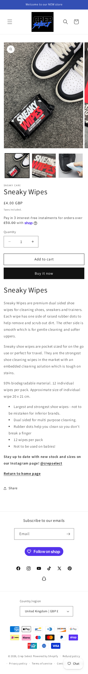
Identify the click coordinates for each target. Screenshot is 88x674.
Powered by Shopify (45, 656)
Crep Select (25, 656)
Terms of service (42, 663)
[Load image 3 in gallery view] (70, 165)
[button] (9, 21)
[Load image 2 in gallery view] (44, 165)
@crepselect (51, 463)
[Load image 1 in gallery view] (17, 165)
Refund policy (71, 656)
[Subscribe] (68, 534)
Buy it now (44, 273)
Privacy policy (18, 663)
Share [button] (13, 488)
